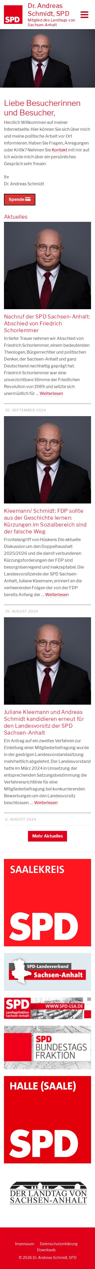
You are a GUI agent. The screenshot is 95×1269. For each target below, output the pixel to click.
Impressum (24, 1243)
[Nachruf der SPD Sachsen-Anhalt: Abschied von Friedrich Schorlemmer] (47, 265)
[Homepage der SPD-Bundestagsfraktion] (47, 1047)
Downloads (46, 1250)
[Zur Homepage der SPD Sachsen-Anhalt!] (47, 971)
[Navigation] (84, 14)
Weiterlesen (51, 393)
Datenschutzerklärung (59, 1243)
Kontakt (59, 149)
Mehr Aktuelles (47, 836)
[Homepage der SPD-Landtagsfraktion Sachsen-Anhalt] (47, 1007)
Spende (17, 199)
